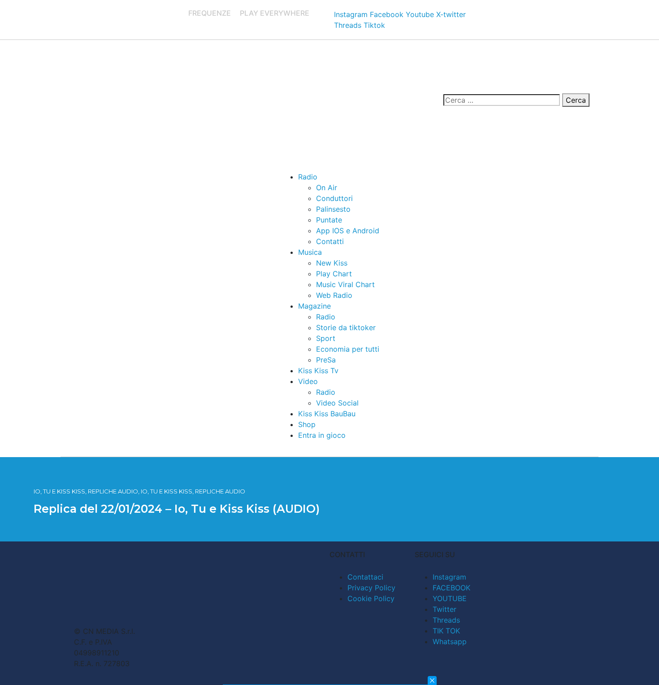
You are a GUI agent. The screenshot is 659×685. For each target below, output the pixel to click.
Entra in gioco (322, 435)
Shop (307, 424)
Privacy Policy (371, 587)
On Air (326, 187)
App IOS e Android (347, 230)
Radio (307, 176)
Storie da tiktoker (346, 327)
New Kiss (331, 262)
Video (308, 381)
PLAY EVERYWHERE (274, 13)
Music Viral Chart (345, 284)
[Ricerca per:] (501, 100)
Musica (310, 252)
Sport (325, 338)
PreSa (326, 359)
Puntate (329, 219)
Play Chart (334, 273)
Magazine (314, 305)
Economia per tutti (347, 349)
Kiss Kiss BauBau (327, 413)
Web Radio (334, 295)
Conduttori (334, 198)
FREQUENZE (209, 13)
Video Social (337, 402)
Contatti (330, 241)
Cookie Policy (371, 598)
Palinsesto (333, 209)
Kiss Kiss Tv (318, 370)
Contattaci (365, 576)
